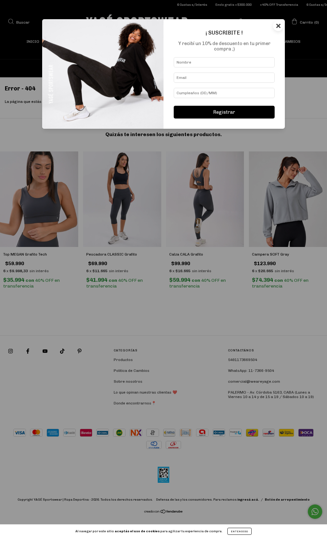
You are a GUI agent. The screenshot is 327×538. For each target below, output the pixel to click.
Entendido (239, 531)
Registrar (224, 112)
